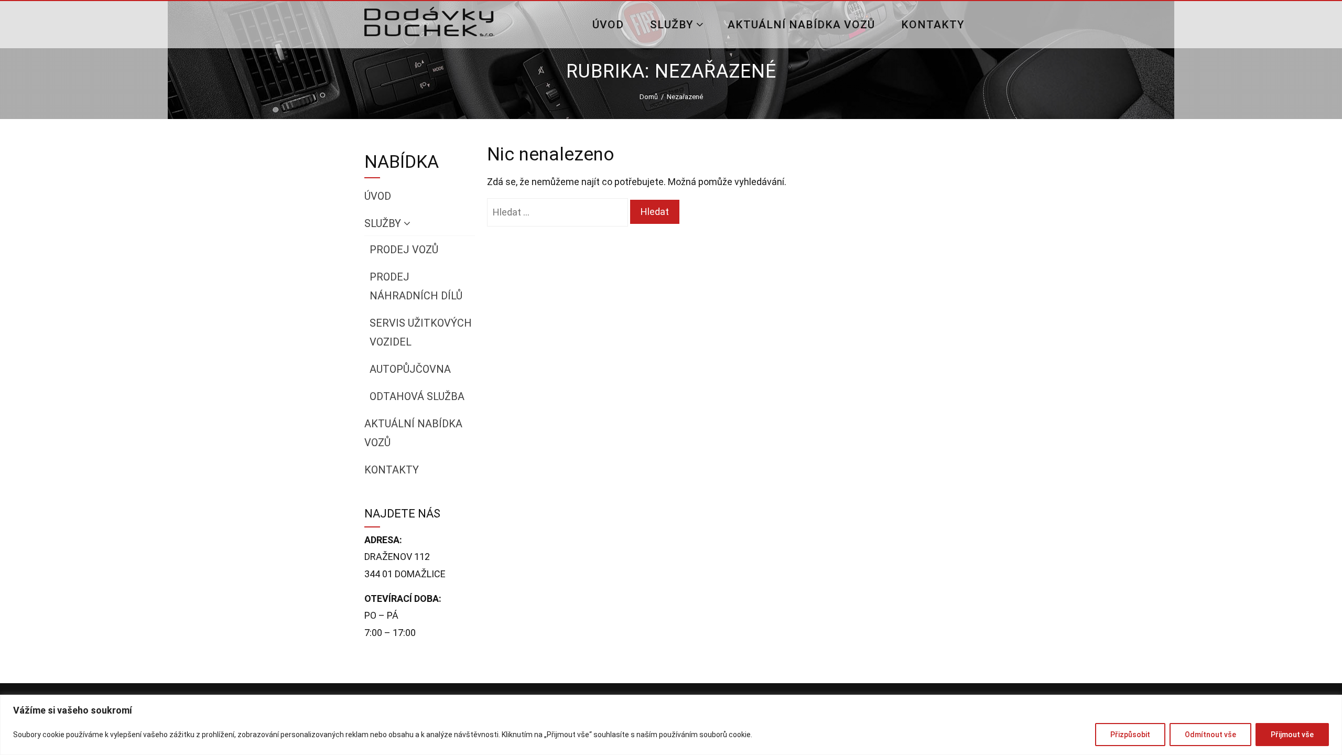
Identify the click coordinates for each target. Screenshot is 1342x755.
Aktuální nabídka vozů (801, 24)
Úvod (608, 24)
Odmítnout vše (1210, 734)
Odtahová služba (417, 396)
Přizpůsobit (1130, 734)
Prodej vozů (404, 249)
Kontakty (933, 24)
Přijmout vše (1292, 734)
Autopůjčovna (410, 369)
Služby (672, 24)
